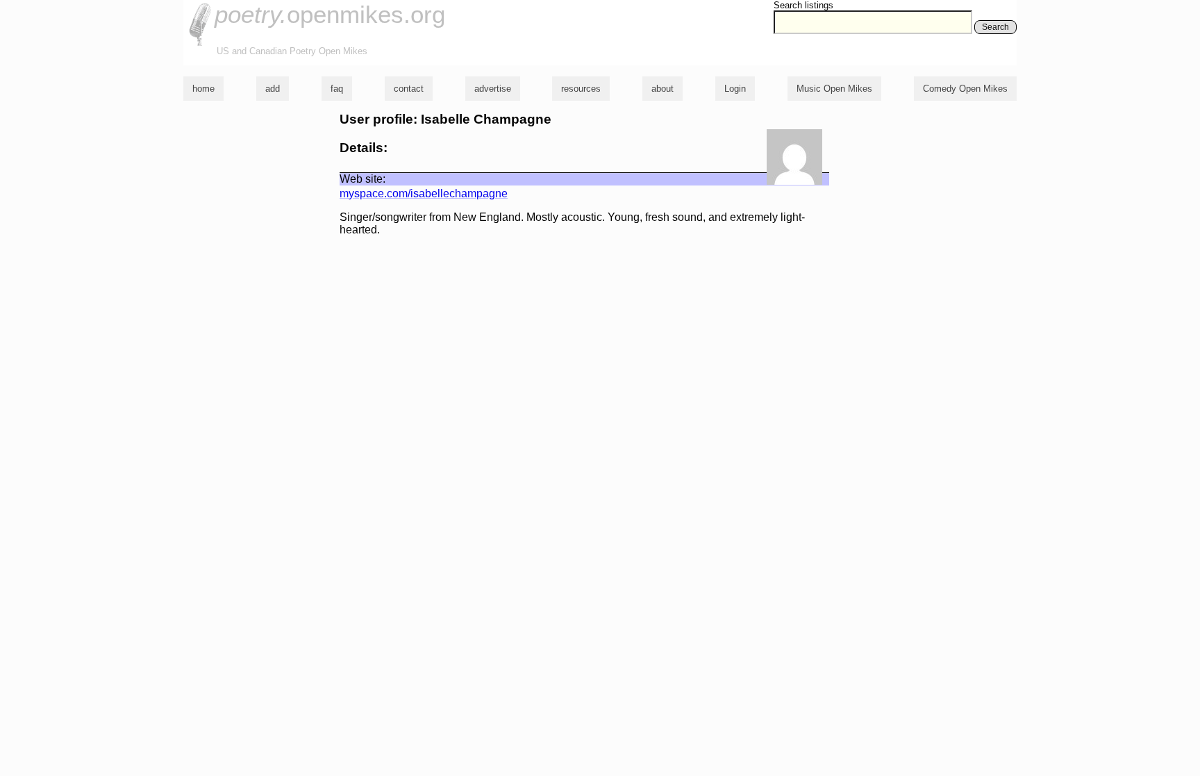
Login (735, 88)
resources (581, 88)
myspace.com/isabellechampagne (424, 193)
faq (337, 88)
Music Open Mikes (834, 88)
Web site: (362, 179)
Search (995, 27)
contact (409, 88)
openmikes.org (330, 14)
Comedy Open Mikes (965, 88)
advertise (492, 88)
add (272, 88)
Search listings (803, 5)
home (203, 88)
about (662, 88)
